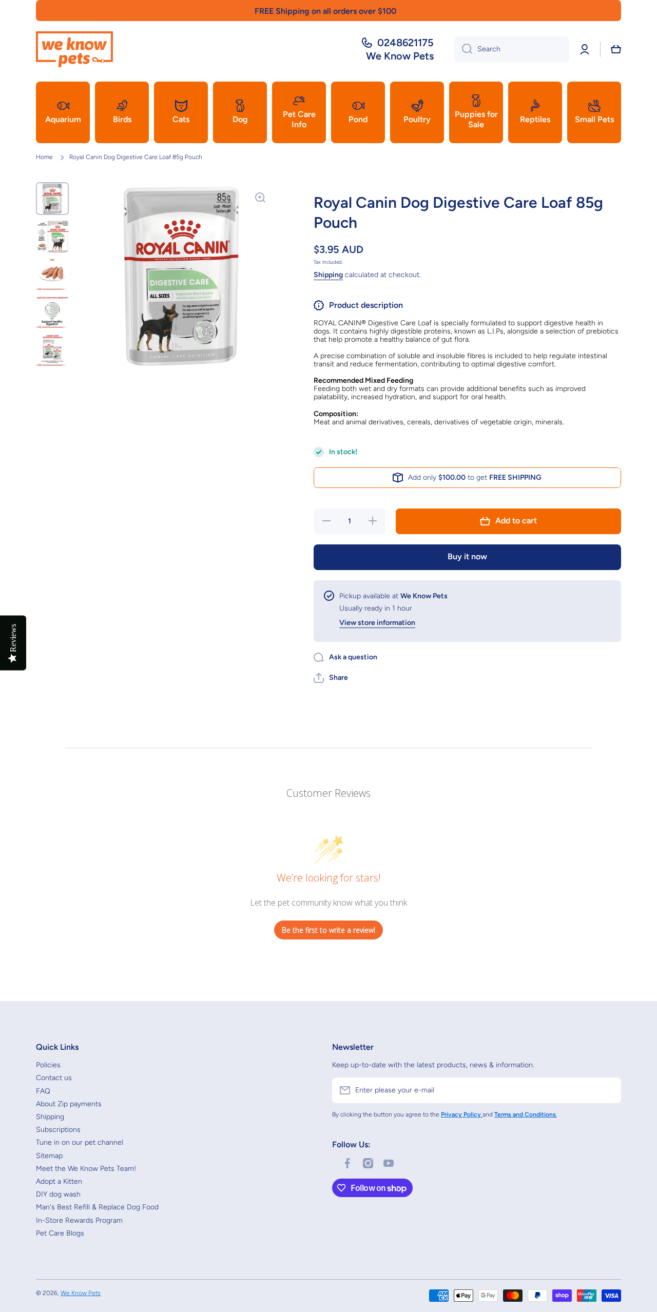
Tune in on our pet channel (79, 1142)
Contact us (54, 1077)
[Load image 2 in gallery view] (52, 236)
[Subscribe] (608, 1090)
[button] (616, 49)
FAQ (43, 1091)
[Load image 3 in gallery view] (52, 274)
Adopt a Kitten (59, 1181)
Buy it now (467, 556)
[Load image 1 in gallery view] (52, 198)
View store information (377, 622)
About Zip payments (69, 1104)
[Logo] (74, 49)
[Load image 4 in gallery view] (52, 312)
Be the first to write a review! (328, 930)
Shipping (328, 274)
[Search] (463, 49)
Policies (48, 1065)
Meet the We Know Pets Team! (86, 1168)
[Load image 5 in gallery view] (52, 350)
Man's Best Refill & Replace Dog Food (97, 1207)
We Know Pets (81, 1293)
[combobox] (511, 49)
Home (44, 157)
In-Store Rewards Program (79, 1220)
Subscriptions (58, 1129)
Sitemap (49, 1155)
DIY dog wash (58, 1194)
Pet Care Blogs (60, 1233)
